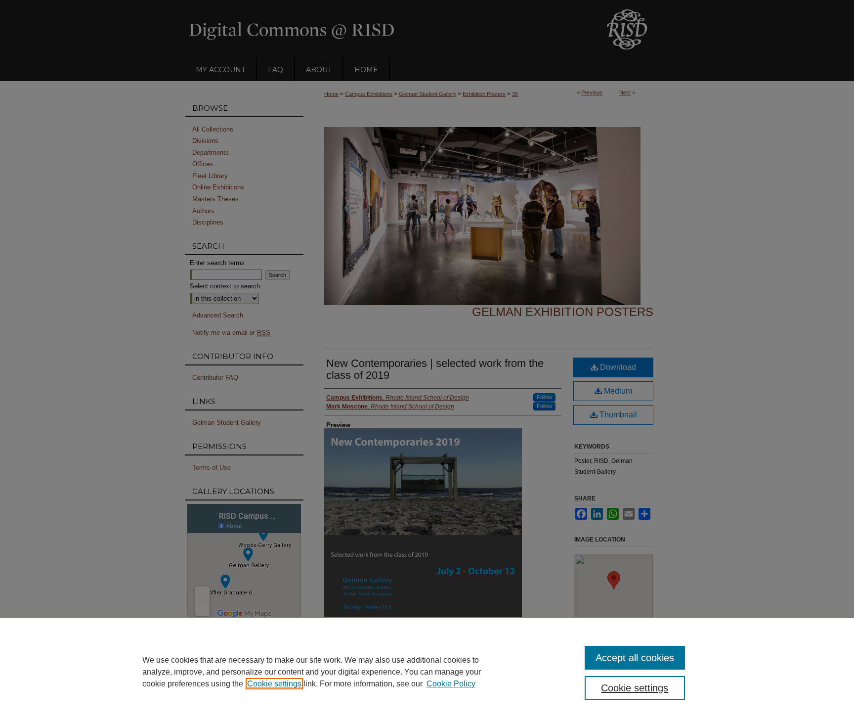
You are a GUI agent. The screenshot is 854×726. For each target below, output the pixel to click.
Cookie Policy (451, 684)
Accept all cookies (635, 657)
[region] (427, 671)
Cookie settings (274, 684)
